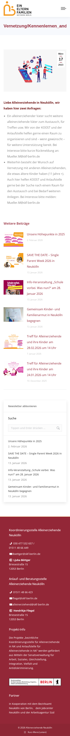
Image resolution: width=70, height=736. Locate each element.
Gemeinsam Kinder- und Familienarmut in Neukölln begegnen (45, 315)
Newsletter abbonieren (22, 406)
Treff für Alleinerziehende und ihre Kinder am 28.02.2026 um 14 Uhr (44, 342)
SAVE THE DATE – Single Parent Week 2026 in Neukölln (43, 261)
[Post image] (13, 239)
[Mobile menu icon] (63, 8)
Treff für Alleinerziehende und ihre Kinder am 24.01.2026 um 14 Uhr (44, 369)
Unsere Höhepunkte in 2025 (46, 234)
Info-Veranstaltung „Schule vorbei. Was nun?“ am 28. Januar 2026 (45, 288)
